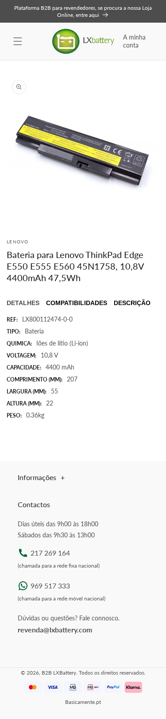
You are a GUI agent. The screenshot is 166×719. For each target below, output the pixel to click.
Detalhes (23, 302)
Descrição (132, 302)
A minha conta (134, 41)
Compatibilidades (76, 302)
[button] (17, 41)
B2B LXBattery (59, 672)
